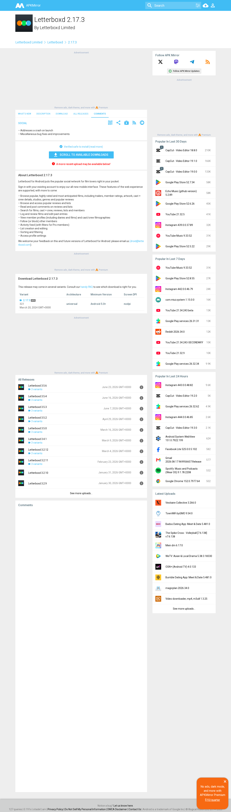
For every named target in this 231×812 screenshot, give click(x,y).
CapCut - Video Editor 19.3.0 (181, 427)
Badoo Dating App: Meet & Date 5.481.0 (187, 524)
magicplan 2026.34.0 (177, 588)
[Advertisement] (81, 79)
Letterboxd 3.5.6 (37, 385)
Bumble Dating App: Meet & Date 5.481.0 (188, 577)
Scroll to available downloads (84, 154)
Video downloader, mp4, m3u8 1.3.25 (186, 598)
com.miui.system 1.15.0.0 (179, 299)
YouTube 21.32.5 (175, 214)
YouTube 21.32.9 (175, 353)
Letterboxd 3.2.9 (37, 483)
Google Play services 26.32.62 (182, 406)
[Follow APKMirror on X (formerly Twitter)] (160, 63)
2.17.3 (27, 300)
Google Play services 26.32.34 (182, 363)
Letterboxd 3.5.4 (37, 396)
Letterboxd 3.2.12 (38, 449)
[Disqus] (81, 649)
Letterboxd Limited (57, 27)
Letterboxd (55, 42)
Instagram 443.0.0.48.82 (179, 385)
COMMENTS (100, 114)
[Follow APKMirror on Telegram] (192, 63)
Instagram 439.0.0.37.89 (179, 225)
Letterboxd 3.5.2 (37, 417)
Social (22, 123)
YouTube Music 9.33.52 (178, 235)
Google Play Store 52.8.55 (180, 278)
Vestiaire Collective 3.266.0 (180, 502)
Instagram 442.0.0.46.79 (179, 289)
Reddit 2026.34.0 (175, 331)
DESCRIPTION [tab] (43, 114)
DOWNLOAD (62, 114)
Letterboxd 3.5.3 (37, 407)
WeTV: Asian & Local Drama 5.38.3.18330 (188, 556)
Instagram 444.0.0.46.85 (179, 417)
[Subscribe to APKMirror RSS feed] (208, 63)
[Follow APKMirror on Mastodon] (176, 63)
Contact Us (135, 809)
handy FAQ (86, 286)
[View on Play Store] (126, 123)
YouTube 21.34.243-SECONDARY (184, 342)
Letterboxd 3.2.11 (38, 460)
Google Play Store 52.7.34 (180, 182)
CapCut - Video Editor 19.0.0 (181, 171)
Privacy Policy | (56, 809)
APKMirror (33, 5)
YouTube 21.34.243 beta (179, 310)
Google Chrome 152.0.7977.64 (182, 481)
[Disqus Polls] (81, 555)
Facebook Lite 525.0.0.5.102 (181, 449)
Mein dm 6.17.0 (174, 545)
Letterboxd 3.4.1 (37, 439)
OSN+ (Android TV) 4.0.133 (180, 566)
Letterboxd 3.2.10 (38, 472)
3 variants (36, 389)
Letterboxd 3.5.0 (37, 428)
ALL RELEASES (80, 114)
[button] (110, 123)
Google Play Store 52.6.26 (180, 203)
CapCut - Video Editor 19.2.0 (181, 395)
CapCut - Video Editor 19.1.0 (181, 161)
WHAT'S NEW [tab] (24, 114)
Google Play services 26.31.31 (182, 321)
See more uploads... (81, 493)
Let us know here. (123, 805)
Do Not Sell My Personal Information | (86, 809)
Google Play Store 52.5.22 (180, 246)
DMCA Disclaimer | (118, 809)
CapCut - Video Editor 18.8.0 (181, 150)
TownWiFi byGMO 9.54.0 (179, 513)
